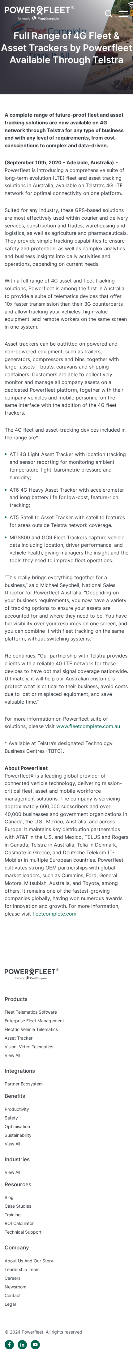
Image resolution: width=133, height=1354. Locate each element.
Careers (12, 1278)
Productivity (17, 1109)
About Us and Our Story (29, 1260)
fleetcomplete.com (54, 914)
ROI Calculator (19, 1223)
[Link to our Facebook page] (9, 1344)
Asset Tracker (18, 1038)
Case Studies (18, 1206)
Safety (11, 1117)
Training (13, 1214)
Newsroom (15, 1286)
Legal (10, 1304)
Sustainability (18, 1135)
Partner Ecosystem (24, 1083)
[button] (123, 14)
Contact (13, 1295)
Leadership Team (22, 1269)
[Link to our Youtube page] (35, 1344)
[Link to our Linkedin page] (22, 1344)
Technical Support (23, 1232)
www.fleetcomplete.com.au (88, 726)
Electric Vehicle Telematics (31, 1029)
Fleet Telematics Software (31, 1012)
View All (12, 1055)
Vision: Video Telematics (29, 1046)
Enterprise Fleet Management (34, 1020)
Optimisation (17, 1126)
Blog (9, 1197)
